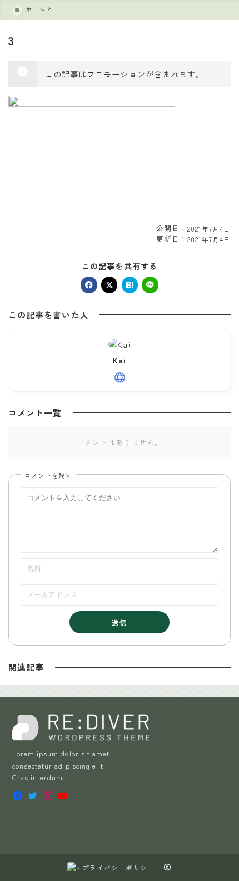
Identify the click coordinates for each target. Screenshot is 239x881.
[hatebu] (130, 285)
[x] (109, 285)
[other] (119, 377)
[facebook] (89, 285)
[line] (150, 285)
